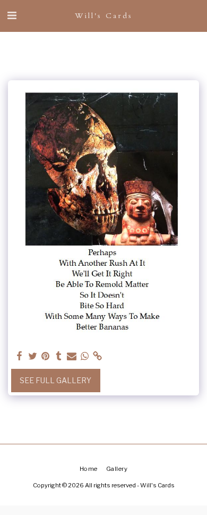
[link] (97, 356)
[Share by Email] (71, 356)
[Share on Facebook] (19, 356)
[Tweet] (33, 356)
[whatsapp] (85, 356)
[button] (12, 15)
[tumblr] (59, 356)
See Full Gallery (55, 380)
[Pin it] (45, 356)
